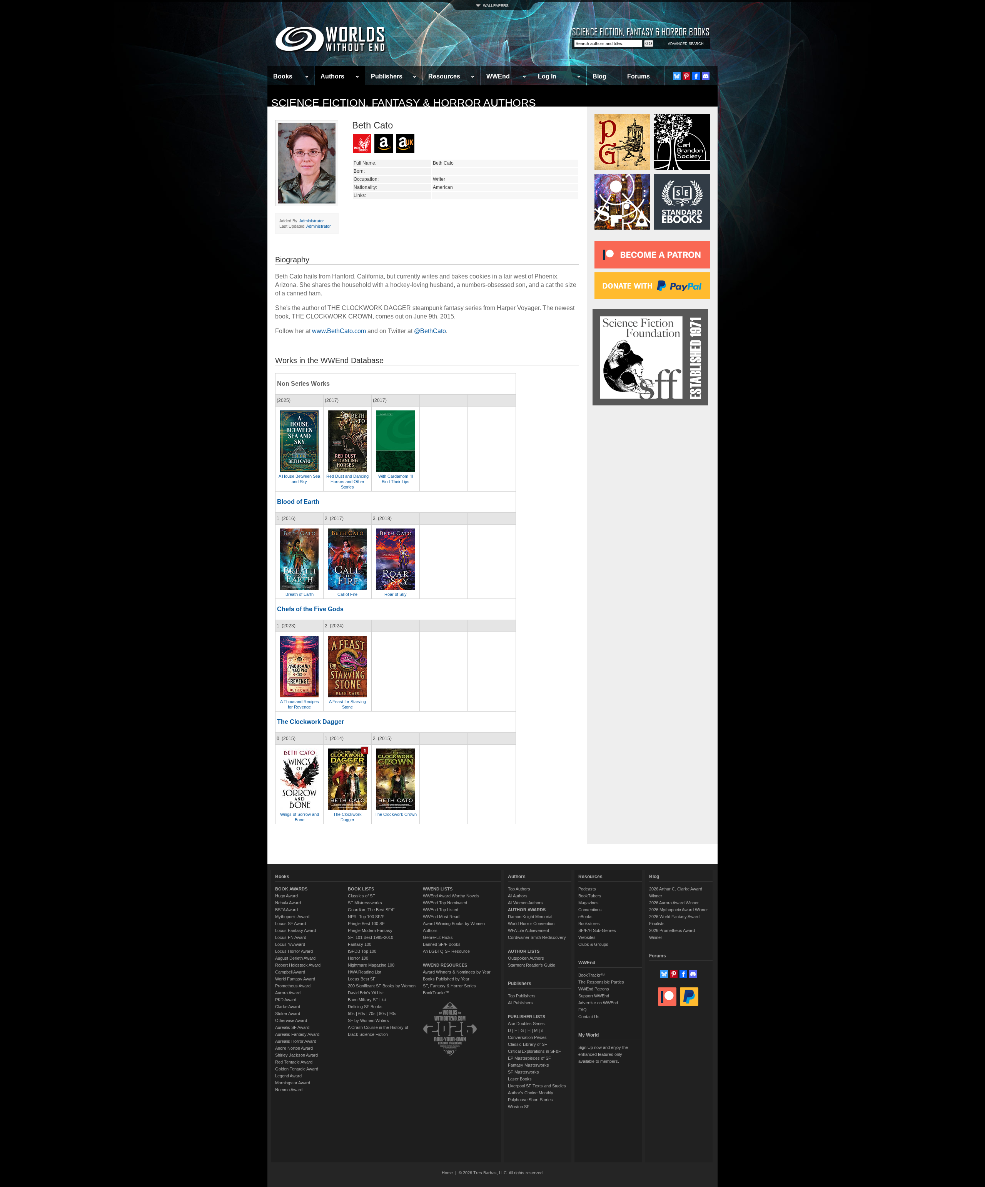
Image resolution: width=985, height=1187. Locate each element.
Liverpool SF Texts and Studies (537, 1086)
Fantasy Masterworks (528, 1065)
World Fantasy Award (295, 979)
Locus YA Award (290, 944)
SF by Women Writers (368, 1020)
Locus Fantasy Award (295, 930)
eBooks (585, 916)
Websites (587, 937)
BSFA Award (286, 909)
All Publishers (520, 1002)
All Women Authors (525, 902)
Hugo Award (286, 896)
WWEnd (498, 76)
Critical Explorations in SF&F (534, 1051)
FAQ (582, 1009)
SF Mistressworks (365, 902)
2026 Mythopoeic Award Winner (678, 909)
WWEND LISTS (437, 889)
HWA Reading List (364, 972)
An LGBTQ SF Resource (446, 951)
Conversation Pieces (527, 1037)
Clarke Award (287, 1006)
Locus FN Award (290, 937)
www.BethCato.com (339, 331)
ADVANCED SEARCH (686, 44)
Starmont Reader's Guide (531, 965)
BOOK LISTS (361, 889)
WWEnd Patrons (593, 989)
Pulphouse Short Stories (530, 1099)
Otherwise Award (291, 1020)
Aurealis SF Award (292, 1027)
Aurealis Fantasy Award (297, 1034)
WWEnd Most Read (441, 916)
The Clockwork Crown (396, 814)
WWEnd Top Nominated (445, 902)
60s (361, 1013)
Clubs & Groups (593, 944)
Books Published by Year (446, 979)
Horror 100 (358, 958)
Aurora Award (288, 992)
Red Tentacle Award (293, 1062)
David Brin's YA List (366, 992)
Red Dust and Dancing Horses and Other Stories (347, 481)
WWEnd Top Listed (440, 909)
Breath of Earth (299, 594)
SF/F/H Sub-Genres (597, 930)
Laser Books (520, 1079)
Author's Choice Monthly (530, 1092)
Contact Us (588, 1016)
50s (351, 1013)
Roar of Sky (395, 594)
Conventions (590, 909)
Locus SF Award (290, 923)
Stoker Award (287, 1013)
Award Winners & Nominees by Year (457, 972)
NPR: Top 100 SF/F (366, 916)
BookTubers (589, 896)
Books (282, 76)
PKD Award (285, 999)
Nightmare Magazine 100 (371, 965)
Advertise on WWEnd (598, 1002)
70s (372, 1013)
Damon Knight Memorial (530, 916)
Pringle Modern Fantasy (370, 930)
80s (382, 1013)
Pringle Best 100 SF (366, 923)
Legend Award (288, 1076)
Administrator (311, 220)
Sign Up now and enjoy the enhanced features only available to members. (603, 1054)
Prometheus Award (293, 986)
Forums (638, 76)
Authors (332, 76)
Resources (444, 76)
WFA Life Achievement (528, 930)
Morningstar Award (292, 1082)
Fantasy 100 (359, 944)
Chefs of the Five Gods (310, 609)
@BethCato (430, 331)
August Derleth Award (295, 958)
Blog (599, 76)
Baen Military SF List (367, 999)
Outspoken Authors (526, 958)
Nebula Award (288, 902)
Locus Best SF (362, 979)
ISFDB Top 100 (362, 951)
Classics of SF (361, 896)
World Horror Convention (531, 923)
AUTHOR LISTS (523, 951)
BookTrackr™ (436, 992)
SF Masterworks (523, 1072)
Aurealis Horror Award (295, 1041)
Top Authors (519, 889)
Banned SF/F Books (442, 944)
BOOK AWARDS (291, 889)
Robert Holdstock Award (298, 965)
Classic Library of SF (527, 1044)
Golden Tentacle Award (296, 1069)
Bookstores (589, 923)
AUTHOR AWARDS (527, 909)
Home (447, 1172)
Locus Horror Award (294, 951)
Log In (547, 76)
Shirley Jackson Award (296, 1055)
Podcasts (587, 889)
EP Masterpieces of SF (529, 1058)
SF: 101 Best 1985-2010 (370, 937)
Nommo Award (288, 1089)
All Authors (518, 896)
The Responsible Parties (601, 982)
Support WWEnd (593, 996)
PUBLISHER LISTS (526, 1016)
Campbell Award (290, 972)
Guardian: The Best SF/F (371, 909)
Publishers (386, 76)
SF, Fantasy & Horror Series (449, 986)
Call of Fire (347, 594)
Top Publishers (522, 996)
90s (392, 1013)
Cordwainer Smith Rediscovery (537, 937)
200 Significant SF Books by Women (382, 986)
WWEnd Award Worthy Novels (451, 896)
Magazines (588, 902)
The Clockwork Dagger (310, 722)
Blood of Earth (298, 501)
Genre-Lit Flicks (438, 937)
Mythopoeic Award (292, 916)
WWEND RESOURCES (445, 965)
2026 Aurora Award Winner (674, 902)
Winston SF (518, 1106)
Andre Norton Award (294, 1048)
